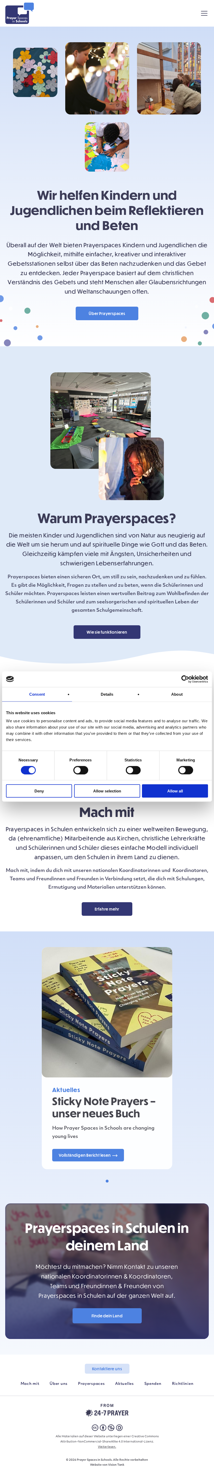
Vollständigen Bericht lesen (85, 1155)
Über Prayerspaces (107, 313)
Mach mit (30, 1384)
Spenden (153, 1384)
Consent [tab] (37, 694)
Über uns (59, 1384)
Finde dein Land (107, 1315)
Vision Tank (116, 1465)
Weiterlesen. (107, 1447)
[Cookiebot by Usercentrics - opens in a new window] (185, 679)
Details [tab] (107, 694)
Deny (39, 791)
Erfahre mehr (107, 909)
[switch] (80, 770)
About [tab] (177, 694)
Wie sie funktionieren (107, 632)
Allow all (175, 791)
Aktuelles (124, 1384)
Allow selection (107, 791)
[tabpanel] (107, 1058)
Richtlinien (183, 1384)
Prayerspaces (91, 1384)
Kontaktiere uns (107, 1368)
